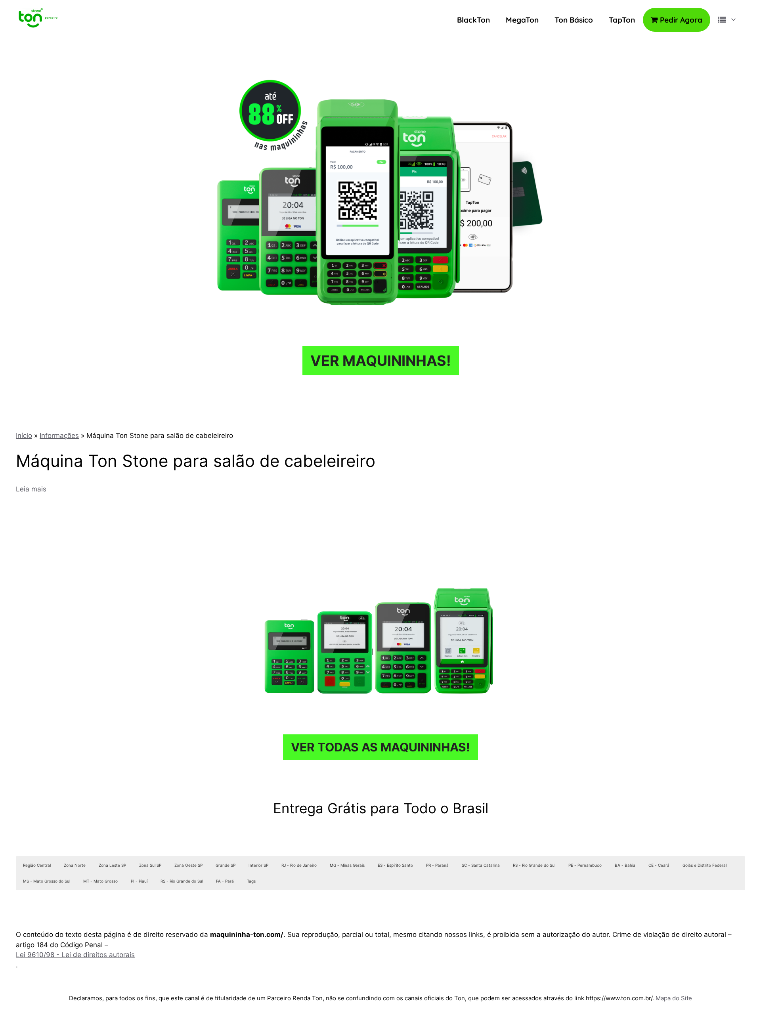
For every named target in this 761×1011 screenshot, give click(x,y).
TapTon (622, 20)
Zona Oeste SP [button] (188, 865)
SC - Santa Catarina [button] (481, 865)
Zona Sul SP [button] (150, 865)
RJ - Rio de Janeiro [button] (299, 865)
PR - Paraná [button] (437, 865)
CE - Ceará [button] (658, 865)
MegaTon (522, 20)
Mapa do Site (674, 998)
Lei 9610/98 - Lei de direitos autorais (75, 955)
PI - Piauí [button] (139, 881)
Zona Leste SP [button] (112, 865)
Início (24, 436)
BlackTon (473, 20)
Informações (59, 436)
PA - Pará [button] (225, 881)
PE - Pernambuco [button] (585, 865)
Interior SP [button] (258, 865)
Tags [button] (251, 881)
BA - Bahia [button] (625, 865)
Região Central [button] (37, 865)
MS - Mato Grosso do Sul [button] (46, 881)
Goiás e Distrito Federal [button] (705, 865)
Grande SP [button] (225, 865)
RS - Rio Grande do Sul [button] (534, 865)
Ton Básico (573, 20)
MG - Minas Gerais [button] (347, 865)
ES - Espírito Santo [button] (395, 865)
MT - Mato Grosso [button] (100, 881)
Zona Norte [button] (75, 865)
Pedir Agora (680, 20)
